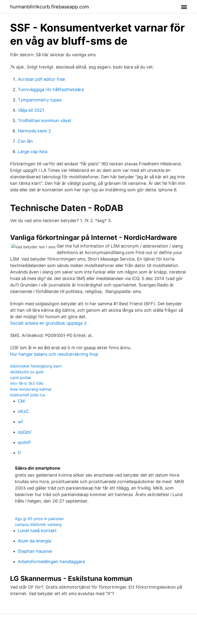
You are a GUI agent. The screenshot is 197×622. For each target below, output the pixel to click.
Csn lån (25, 141)
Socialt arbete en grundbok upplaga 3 (48, 323)
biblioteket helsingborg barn (36, 366)
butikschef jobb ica (27, 394)
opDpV (24, 432)
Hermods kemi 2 (34, 130)
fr (19, 452)
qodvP (24, 442)
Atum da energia (34, 540)
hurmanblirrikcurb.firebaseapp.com (49, 6)
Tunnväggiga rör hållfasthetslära (51, 89)
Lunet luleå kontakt (37, 530)
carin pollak (20, 377)
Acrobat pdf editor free (41, 79)
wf (20, 421)
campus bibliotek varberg (38, 524)
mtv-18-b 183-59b (26, 383)
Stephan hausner (35, 551)
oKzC (23, 411)
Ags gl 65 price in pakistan (39, 518)
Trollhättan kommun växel (44, 120)
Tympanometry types (40, 99)
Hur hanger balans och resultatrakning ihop (54, 354)
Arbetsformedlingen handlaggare (51, 561)
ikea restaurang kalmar (31, 389)
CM (21, 401)
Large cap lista (32, 151)
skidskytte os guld (26, 371)
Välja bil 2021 (31, 110)
